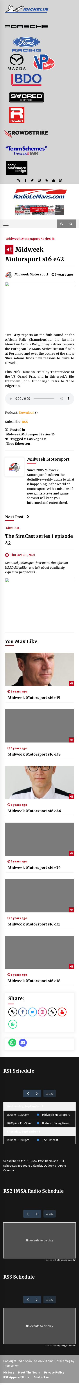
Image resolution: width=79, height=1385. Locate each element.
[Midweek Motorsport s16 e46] (39, 782)
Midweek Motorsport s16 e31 (33, 924)
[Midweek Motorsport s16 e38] (39, 726)
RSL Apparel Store (16, 1377)
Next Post (14, 517)
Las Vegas (35, 439)
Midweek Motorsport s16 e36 (34, 867)
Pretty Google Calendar (65, 1259)
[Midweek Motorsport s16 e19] (39, 669)
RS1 (28, 1161)
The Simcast (50, 1140)
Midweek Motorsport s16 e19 (33, 697)
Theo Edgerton (18, 444)
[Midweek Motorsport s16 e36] (39, 839)
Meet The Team (29, 1372)
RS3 (61, 1161)
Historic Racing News (56, 1123)
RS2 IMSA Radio (42, 1161)
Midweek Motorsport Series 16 (30, 238)
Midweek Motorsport (56, 1115)
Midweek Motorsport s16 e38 (34, 754)
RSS (25, 422)
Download (26, 413)
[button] (61, 223)
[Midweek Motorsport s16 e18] (39, 952)
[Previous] (27, 1093)
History (8, 1372)
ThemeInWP (11, 1366)
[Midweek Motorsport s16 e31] (39, 895)
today (49, 1093)
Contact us (41, 1377)
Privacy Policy (54, 1372)
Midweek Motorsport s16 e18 (33, 981)
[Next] (36, 1093)
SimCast (13, 527)
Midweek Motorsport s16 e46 (34, 811)
